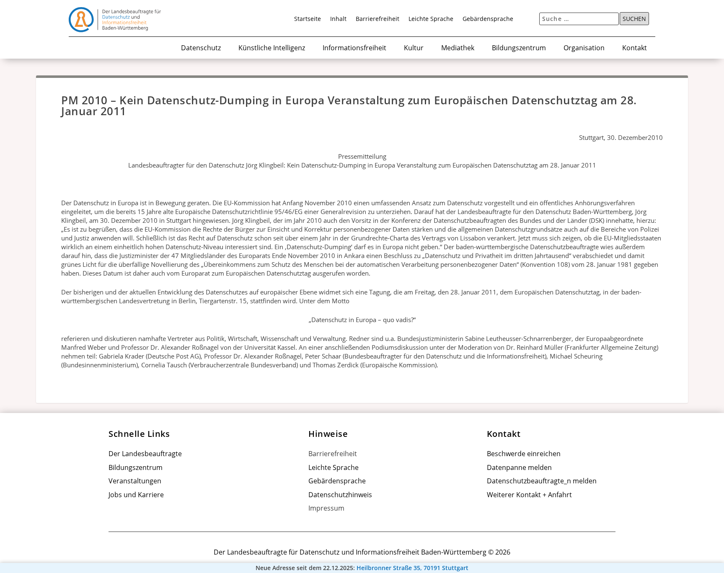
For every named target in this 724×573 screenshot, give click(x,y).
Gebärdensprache (488, 19)
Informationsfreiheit (354, 48)
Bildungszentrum (519, 48)
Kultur (414, 48)
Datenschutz (201, 48)
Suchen (634, 19)
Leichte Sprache (431, 19)
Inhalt (338, 19)
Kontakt (634, 48)
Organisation (584, 48)
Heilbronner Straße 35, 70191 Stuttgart (412, 568)
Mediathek (457, 48)
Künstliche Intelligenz (271, 48)
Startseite (307, 19)
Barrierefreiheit (377, 19)
